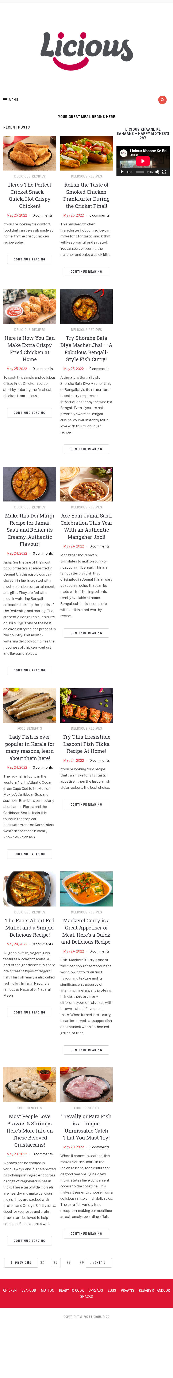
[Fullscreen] (164, 172)
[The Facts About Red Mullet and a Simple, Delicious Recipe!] (29, 889)
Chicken (10, 1290)
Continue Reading (30, 259)
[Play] (122, 172)
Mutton (47, 1290)
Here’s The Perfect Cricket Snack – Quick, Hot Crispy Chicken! (29, 195)
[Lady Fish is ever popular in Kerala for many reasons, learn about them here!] (29, 705)
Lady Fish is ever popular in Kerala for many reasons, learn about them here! (29, 747)
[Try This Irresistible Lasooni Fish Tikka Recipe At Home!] (86, 705)
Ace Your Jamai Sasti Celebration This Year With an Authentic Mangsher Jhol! (86, 526)
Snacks (86, 1296)
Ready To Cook (71, 1290)
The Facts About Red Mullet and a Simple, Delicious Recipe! (29, 927)
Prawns (127, 1290)
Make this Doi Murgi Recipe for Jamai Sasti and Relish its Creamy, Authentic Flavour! (29, 529)
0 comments (43, 215)
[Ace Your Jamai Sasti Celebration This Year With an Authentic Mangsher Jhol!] (86, 484)
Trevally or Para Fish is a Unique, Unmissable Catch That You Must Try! (86, 1127)
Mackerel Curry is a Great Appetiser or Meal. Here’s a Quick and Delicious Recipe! (86, 931)
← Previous (21, 1262)
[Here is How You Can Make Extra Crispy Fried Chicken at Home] (29, 306)
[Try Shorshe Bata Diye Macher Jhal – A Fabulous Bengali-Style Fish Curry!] (86, 306)
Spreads (96, 1290)
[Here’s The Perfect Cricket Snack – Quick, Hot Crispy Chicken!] (29, 153)
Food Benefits (29, 728)
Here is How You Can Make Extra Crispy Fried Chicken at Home (29, 349)
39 (82, 1262)
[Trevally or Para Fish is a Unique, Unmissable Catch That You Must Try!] (86, 1085)
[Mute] (157, 172)
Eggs (112, 1290)
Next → (98, 1262)
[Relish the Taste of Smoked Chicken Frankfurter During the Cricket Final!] (86, 153)
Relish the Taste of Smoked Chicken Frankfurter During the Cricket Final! (86, 195)
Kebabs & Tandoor (154, 1290)
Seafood (29, 1290)
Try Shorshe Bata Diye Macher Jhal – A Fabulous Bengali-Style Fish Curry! (86, 349)
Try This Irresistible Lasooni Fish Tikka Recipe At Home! (86, 743)
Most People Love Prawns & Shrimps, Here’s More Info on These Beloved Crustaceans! (30, 1130)
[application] (143, 161)
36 (42, 1262)
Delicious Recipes (29, 176)
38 (68, 1262)
